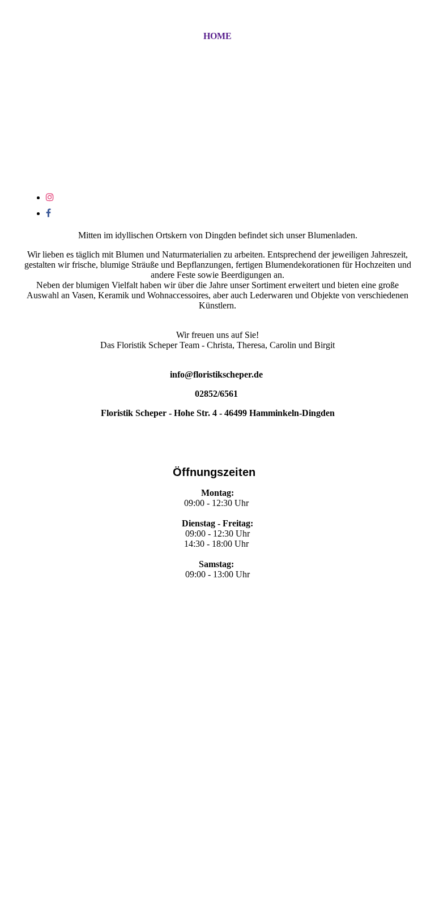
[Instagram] (50, 197)
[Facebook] (48, 213)
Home (217, 36)
